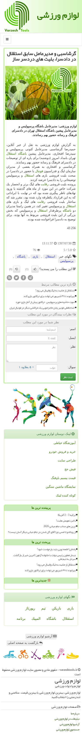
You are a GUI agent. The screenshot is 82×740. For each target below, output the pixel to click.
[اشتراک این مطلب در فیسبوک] (23, 277)
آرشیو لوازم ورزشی (39, 636)
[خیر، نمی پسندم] (16, 269)
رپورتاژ (30, 608)
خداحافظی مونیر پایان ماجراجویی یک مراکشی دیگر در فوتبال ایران (42, 307)
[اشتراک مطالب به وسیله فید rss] (9, 277)
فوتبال (39, 171)
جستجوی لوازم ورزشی (67, 729)
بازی (35, 256)
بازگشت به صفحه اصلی (23, 643)
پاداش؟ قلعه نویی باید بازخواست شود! (56, 549)
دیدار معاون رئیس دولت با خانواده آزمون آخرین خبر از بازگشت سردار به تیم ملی (44, 557)
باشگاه (22, 153)
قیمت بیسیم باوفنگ (63, 478)
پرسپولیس (66, 261)
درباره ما (75, 713)
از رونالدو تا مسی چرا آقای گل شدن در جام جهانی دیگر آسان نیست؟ (42, 532)
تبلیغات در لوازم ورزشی (66, 718)
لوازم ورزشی (58, 14)
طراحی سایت (67, 460)
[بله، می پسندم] (34, 269)
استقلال (11, 153)
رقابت (45, 184)
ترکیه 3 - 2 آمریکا (67, 514)
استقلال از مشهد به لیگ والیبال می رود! (55, 290)
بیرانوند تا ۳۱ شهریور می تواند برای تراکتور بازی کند (49, 296)
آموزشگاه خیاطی (65, 443)
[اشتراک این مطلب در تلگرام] (30, 277)
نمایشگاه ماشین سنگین (61, 486)
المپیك (35, 618)
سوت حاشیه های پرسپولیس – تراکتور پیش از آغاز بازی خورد (45, 302)
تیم (43, 608)
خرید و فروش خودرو (62, 451)
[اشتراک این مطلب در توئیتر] (16, 277)
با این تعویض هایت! (66, 520)
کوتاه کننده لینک (66, 495)
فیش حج (70, 469)
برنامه (21, 618)
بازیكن (56, 608)
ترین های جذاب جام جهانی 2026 (60, 526)
